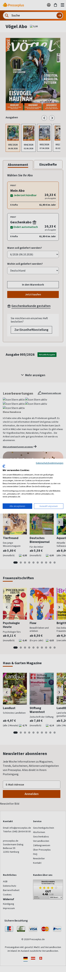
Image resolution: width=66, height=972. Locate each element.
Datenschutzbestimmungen (49, 462)
